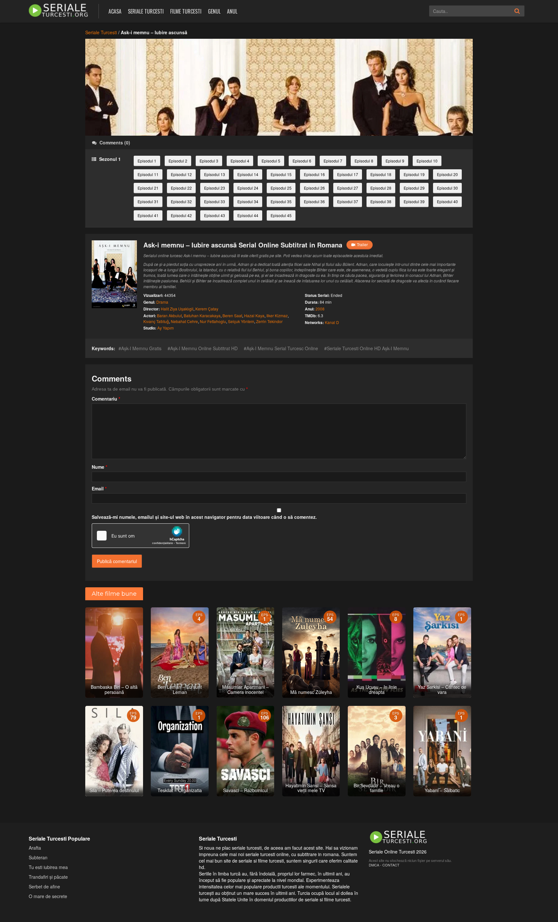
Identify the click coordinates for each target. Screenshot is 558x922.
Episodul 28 (380, 188)
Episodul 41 (148, 215)
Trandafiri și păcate (48, 877)
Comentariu (106, 398)
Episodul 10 (427, 160)
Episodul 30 (447, 188)
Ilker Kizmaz (277, 315)
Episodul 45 (281, 215)
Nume (99, 467)
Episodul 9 (395, 160)
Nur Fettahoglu (213, 321)
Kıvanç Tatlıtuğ (156, 321)
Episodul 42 (181, 215)
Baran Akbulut (169, 315)
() (114, 142)
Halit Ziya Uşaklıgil (177, 308)
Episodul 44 (247, 215)
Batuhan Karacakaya (202, 315)
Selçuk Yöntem (241, 321)
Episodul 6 (302, 160)
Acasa (114, 11)
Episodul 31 (148, 201)
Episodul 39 (414, 201)
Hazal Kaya (254, 315)
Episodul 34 (247, 201)
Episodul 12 (181, 174)
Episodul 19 (414, 174)
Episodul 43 (214, 215)
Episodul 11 (148, 174)
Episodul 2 (178, 160)
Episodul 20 (447, 174)
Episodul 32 (181, 201)
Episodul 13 (214, 174)
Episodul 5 (271, 160)
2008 (320, 308)
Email (99, 488)
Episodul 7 (333, 160)
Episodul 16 (314, 174)
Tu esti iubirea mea (48, 867)
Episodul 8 (364, 160)
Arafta (35, 847)
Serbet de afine (44, 886)
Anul (232, 11)
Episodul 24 (247, 188)
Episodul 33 (214, 201)
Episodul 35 (281, 201)
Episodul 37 (347, 201)
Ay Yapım (165, 327)
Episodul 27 (347, 188)
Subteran (38, 857)
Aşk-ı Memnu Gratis (141, 348)
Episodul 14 (247, 174)
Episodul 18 (380, 174)
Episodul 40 (447, 201)
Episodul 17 (347, 174)
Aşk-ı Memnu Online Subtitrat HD (204, 348)
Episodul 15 (281, 174)
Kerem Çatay (206, 308)
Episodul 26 (314, 188)
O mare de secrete (48, 896)
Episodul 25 (281, 188)
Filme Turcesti (186, 11)
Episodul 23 (214, 188)
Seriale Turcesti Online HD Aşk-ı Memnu (368, 348)
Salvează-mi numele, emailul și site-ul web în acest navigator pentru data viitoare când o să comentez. (204, 517)
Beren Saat (232, 315)
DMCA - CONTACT (384, 864)
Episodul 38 (380, 201)
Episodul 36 (314, 201)
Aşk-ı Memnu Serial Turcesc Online (282, 348)
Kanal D (332, 322)
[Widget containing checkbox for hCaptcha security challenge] (140, 535)
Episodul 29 (414, 188)
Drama (162, 302)
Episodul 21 (148, 188)
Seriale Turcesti (146, 11)
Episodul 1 (147, 160)
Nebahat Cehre (184, 321)
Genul (214, 11)
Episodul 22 (181, 188)
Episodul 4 (240, 160)
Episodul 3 (209, 160)
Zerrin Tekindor (269, 321)
